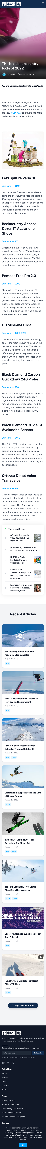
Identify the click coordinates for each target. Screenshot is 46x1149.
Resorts (5, 1085)
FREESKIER (11, 74)
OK (23, 1145)
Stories (5, 1077)
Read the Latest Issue (11, 1112)
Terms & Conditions (10, 1104)
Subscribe (38, 1053)
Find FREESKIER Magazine (13, 1116)
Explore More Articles (24, 1005)
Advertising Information (12, 1108)
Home (4, 1073)
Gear (4, 1081)
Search (5, 1089)
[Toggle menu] (42, 3)
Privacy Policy (8, 1100)
